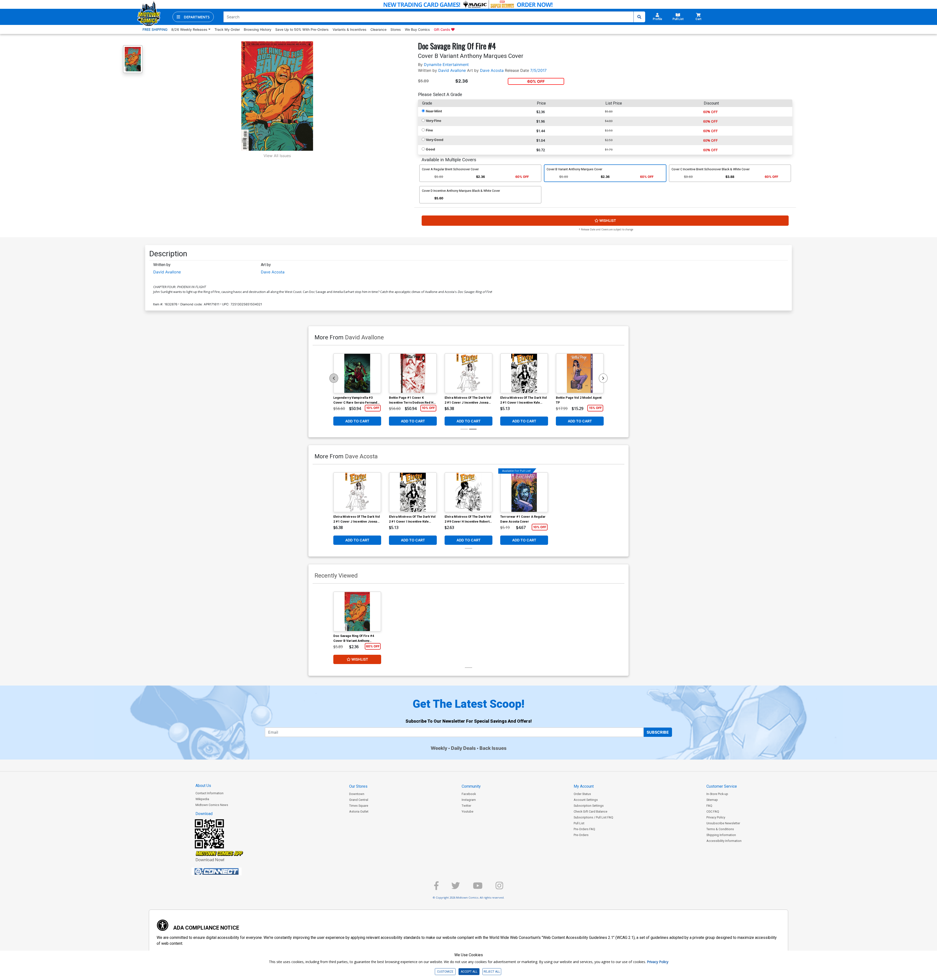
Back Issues (493, 748)
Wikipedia (202, 799)
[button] (193, 17)
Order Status (582, 794)
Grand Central (358, 800)
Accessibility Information (724, 841)
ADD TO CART (357, 421)
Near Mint (434, 111)
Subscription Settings (589, 805)
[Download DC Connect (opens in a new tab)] (225, 871)
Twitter (466, 805)
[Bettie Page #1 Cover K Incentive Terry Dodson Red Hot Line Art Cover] (413, 373)
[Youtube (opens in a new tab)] (478, 888)
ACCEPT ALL (469, 971)
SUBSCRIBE (658, 732)
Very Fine (433, 120)
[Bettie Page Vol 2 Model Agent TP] (580, 373)
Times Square (358, 805)
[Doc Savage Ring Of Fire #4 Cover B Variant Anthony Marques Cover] (357, 611)
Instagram (469, 800)
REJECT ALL (492, 971)
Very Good (434, 140)
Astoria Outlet (358, 811)
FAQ (709, 805)
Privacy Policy (715, 817)
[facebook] (436, 888)
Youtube (467, 811)
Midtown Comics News (211, 805)
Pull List (579, 823)
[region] (333, 378)
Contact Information (209, 793)
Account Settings (586, 800)
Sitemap (712, 800)
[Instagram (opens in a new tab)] (499, 888)
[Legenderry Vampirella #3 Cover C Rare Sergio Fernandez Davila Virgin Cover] (357, 373)
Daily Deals (463, 748)
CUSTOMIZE (445, 971)
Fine (429, 130)
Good (430, 149)
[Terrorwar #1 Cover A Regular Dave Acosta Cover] (524, 492)
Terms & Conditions (720, 829)
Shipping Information (721, 835)
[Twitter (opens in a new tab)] (456, 888)
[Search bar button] (639, 16)
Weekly (439, 748)
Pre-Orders (581, 835)
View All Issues (277, 155)
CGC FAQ (712, 811)
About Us (203, 785)
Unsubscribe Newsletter (723, 823)
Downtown (356, 794)
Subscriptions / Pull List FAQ (593, 817)
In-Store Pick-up (717, 794)
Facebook (469, 794)
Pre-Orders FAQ (584, 829)
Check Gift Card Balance (590, 811)
